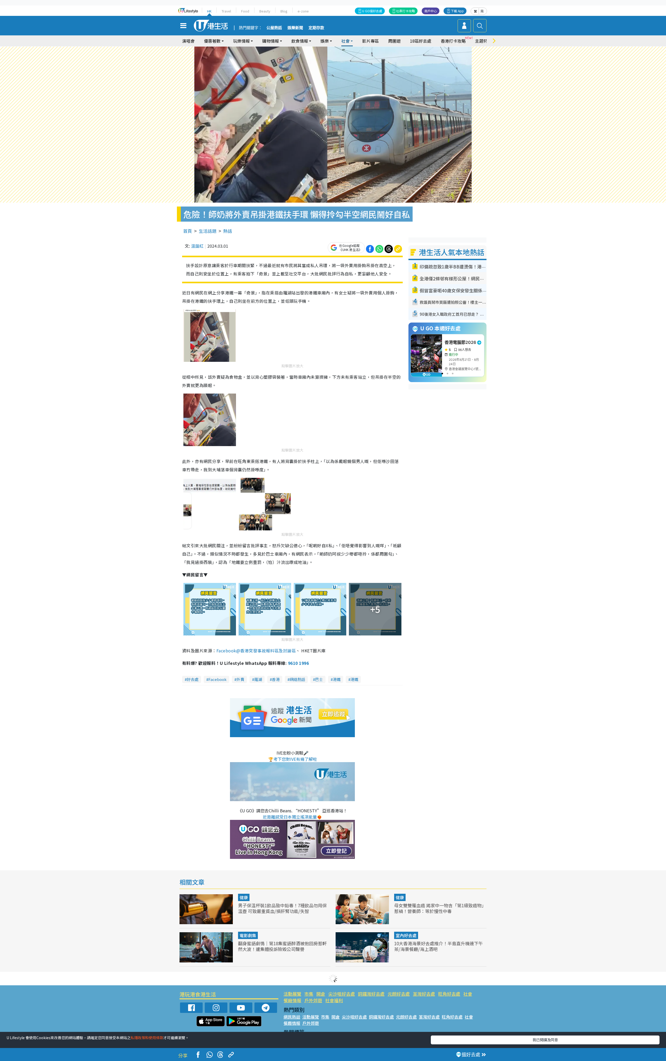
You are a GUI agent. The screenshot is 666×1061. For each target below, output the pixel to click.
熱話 (227, 231)
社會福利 (334, 1000)
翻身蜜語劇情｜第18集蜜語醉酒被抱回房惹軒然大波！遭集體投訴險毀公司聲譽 (282, 946)
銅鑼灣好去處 (371, 994)
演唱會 (188, 41)
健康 (244, 897)
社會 (467, 994)
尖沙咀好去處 (341, 994)
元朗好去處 (399, 994)
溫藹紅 (197, 246)
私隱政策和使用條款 (147, 1037)
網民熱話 (292, 1017)
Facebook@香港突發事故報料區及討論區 (256, 650)
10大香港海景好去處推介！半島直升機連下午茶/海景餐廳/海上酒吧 (438, 946)
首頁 (187, 231)
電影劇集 (248, 935)
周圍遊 (394, 41)
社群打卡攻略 (405, 11)
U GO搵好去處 (372, 11)
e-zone (303, 11)
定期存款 (316, 28)
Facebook (217, 679)
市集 (308, 994)
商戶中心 (430, 11)
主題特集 (483, 41)
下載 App (457, 11)
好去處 (192, 679)
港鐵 (337, 679)
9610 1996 (298, 663)
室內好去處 (406, 935)
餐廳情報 (292, 1000)
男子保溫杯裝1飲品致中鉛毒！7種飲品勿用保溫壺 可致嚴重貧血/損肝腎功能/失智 (282, 908)
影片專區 (370, 41)
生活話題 (207, 231)
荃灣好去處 (424, 994)
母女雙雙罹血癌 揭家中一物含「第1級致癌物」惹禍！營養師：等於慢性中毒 (440, 908)
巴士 (319, 679)
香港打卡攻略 (453, 41)
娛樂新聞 (295, 28)
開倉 (320, 994)
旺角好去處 (449, 994)
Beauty (264, 11)
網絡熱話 (297, 679)
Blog (283, 11)
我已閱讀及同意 (545, 1039)
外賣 (240, 679)
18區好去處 (420, 41)
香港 (276, 679)
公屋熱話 (274, 28)
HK (209, 11)
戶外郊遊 (313, 1000)
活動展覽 (292, 994)
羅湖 (258, 679)
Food (245, 11)
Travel (226, 11)
